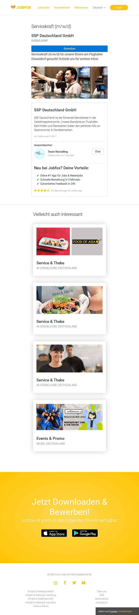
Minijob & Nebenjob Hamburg (40, 595)
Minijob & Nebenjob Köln (40, 598)
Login (119, 7)
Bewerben (69, 48)
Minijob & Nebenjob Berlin (40, 591)
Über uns (101, 591)
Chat (98, 151)
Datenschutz (101, 598)
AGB (101, 595)
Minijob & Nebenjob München (40, 602)
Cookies (113, 611)
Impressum (102, 602)
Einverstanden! (125, 611)
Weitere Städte (40, 606)
